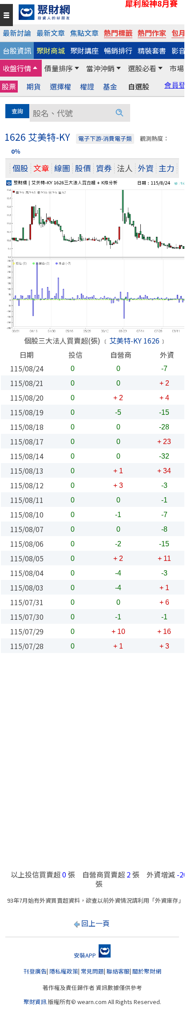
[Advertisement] (95, 766)
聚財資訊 (35, 1001)
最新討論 (17, 33)
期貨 (34, 86)
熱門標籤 (118, 33)
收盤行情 (17, 68)
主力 (167, 168)
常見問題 (92, 971)
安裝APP (85, 955)
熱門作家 (152, 33)
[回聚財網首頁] (99, 12)
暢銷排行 (118, 50)
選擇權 (60, 86)
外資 (146, 168)
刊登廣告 (35, 971)
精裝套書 (152, 50)
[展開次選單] (35, 68)
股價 (83, 168)
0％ (15, 151)
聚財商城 (50, 50)
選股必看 (142, 68)
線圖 (62, 168)
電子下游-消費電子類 (105, 138)
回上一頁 (95, 923)
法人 (125, 168)
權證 (87, 86)
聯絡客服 (118, 971)
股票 (9, 86)
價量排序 (58, 68)
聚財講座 (84, 50)
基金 (110, 86)
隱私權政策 (63, 971)
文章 (41, 168)
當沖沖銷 (100, 68)
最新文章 (50, 33)
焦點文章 (84, 33)
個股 (20, 168)
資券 (104, 168)
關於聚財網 (146, 971)
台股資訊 (17, 50)
